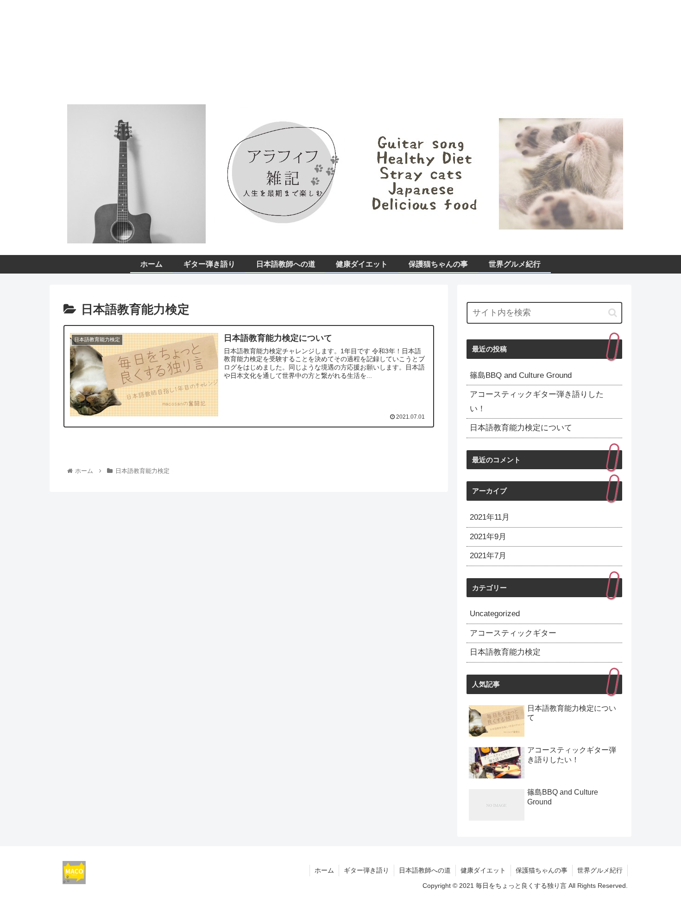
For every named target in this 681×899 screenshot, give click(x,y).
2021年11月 (490, 517)
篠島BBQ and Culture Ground (521, 375)
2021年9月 (488, 536)
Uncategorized (495, 613)
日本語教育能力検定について (521, 427)
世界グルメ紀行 (600, 870)
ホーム (324, 870)
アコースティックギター (513, 633)
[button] (613, 312)
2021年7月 (488, 555)
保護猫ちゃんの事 (542, 870)
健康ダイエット (483, 870)
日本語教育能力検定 (505, 652)
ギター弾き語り (366, 870)
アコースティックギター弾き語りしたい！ (537, 401)
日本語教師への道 (425, 870)
